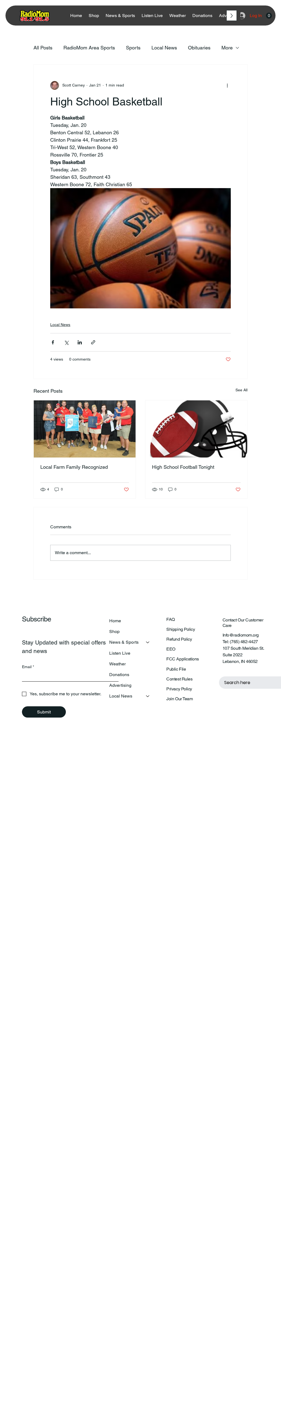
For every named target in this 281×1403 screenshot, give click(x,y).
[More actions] (227, 85)
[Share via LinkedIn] (79, 342)
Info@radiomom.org (241, 635)
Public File (176, 669)
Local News (164, 48)
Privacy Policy (179, 688)
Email (28, 667)
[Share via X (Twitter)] (66, 342)
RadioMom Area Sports (89, 48)
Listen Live (119, 653)
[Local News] (148, 696)
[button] (269, 16)
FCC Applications (182, 659)
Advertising (120, 685)
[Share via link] (93, 342)
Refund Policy (179, 639)
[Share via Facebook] (52, 342)
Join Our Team (179, 698)
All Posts (42, 48)
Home (115, 620)
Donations (119, 674)
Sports (133, 48)
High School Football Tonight (183, 467)
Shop (114, 631)
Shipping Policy (180, 629)
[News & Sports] (148, 642)
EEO (170, 649)
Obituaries (199, 48)
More (227, 48)
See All (241, 390)
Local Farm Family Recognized (74, 467)
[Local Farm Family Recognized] (85, 429)
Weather (117, 663)
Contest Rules (179, 679)
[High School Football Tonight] (196, 429)
